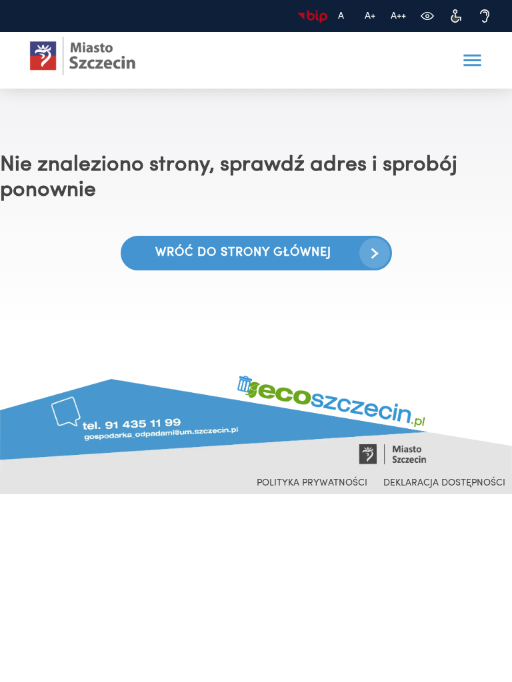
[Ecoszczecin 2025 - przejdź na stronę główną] (82, 56)
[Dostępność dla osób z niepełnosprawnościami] (455, 16)
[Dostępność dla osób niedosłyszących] (484, 16)
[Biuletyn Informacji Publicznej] (312, 16)
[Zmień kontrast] (427, 16)
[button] (472, 60)
